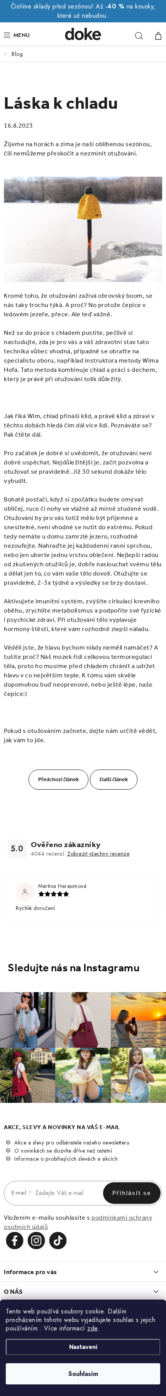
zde (92, 1328)
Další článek (114, 779)
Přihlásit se (131, 1193)
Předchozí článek (58, 779)
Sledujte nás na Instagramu (73, 968)
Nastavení (83, 1346)
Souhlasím (83, 1373)
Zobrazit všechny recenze (98, 854)
